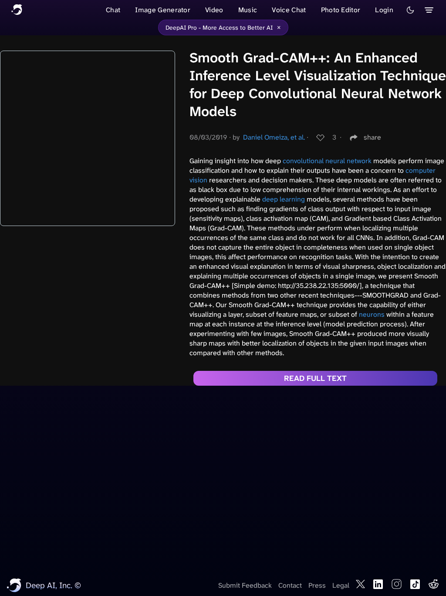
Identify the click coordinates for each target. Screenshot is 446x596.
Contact (290, 585)
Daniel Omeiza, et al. (274, 137)
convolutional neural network (327, 160)
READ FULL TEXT (315, 378)
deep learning (283, 199)
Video (214, 9)
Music (247, 9)
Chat (113, 9)
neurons (372, 314)
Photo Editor (341, 9)
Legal (340, 585)
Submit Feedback (245, 585)
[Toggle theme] (410, 10)
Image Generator (162, 9)
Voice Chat (289, 9)
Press (317, 585)
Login (384, 9)
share (372, 137)
